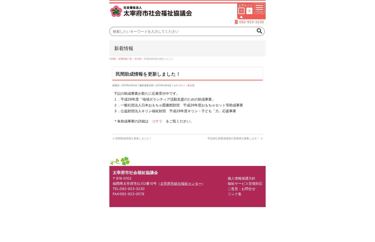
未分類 (190, 85)
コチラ (157, 121)
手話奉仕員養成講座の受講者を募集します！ (235, 138)
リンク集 (235, 194)
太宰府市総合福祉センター (181, 183)
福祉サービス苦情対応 (245, 183)
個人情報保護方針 (241, 178)
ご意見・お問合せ (241, 189)
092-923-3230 (251, 22)
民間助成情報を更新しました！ (132, 138)
